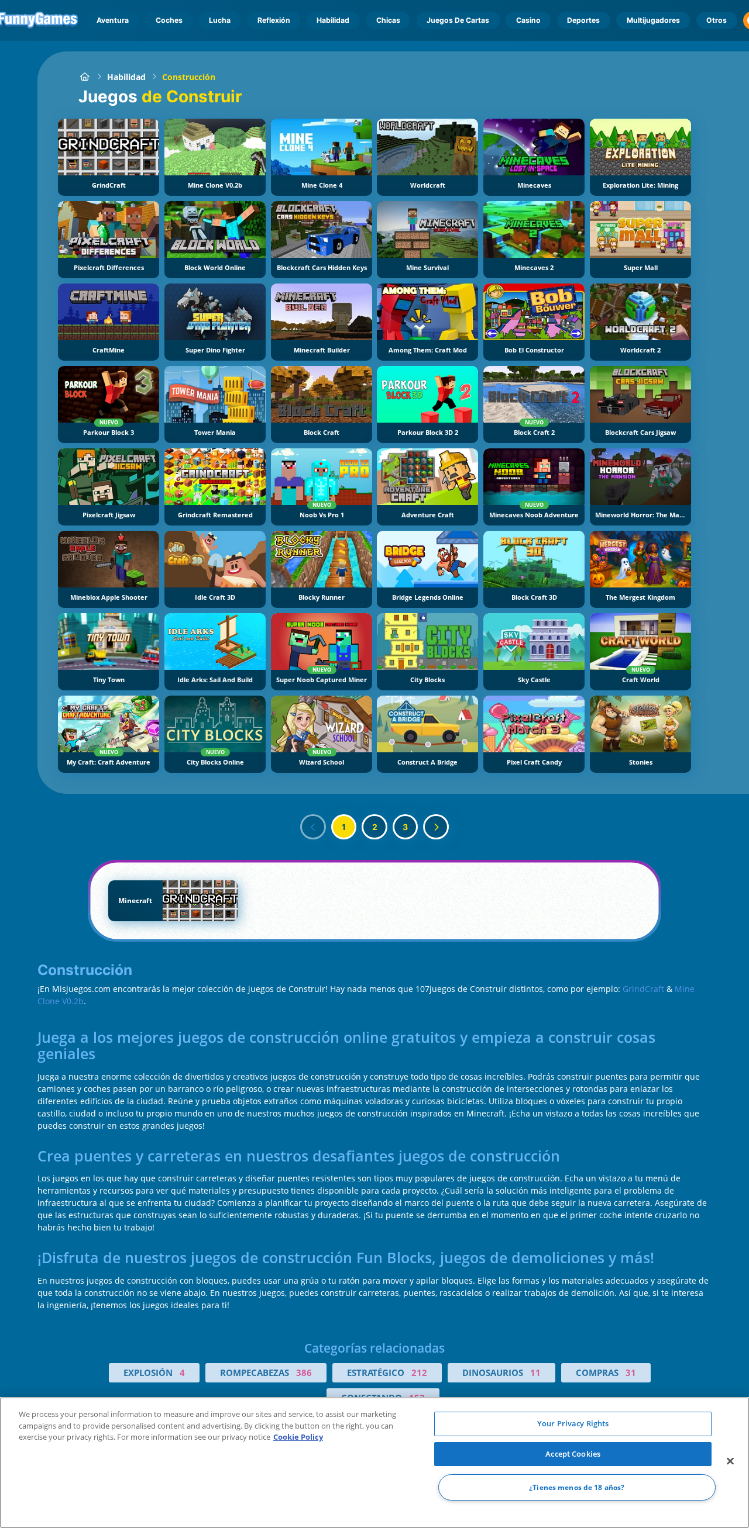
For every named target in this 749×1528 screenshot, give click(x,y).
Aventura (113, 20)
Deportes (583, 20)
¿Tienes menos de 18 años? (576, 1487)
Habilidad (333, 20)
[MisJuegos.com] (84, 77)
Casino (528, 20)
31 (631, 1372)
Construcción (188, 76)
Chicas (388, 20)
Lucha (220, 20)
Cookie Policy (298, 1437)
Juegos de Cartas (458, 20)
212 (419, 1372)
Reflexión (273, 20)
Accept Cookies (572, 1454)
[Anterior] (313, 827)
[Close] (730, 1461)
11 (535, 1372)
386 (304, 1372)
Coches (169, 20)
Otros (716, 20)
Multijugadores (653, 20)
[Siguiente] (436, 827)
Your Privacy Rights (573, 1423)
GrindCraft (643, 988)
